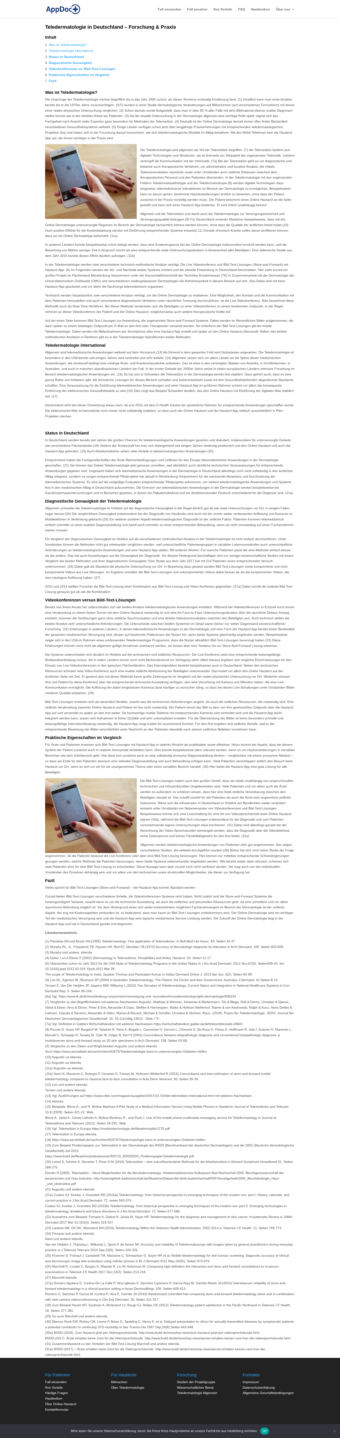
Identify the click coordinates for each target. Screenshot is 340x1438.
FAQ (241, 9)
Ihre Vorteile (222, 9)
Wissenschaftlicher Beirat (195, 1387)
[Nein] (334, 1431)
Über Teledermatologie (127, 1387)
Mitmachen (119, 1382)
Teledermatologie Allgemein (197, 1393)
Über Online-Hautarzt (60, 1404)
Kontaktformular (56, 1409)
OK (265, 1431)
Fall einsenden (56, 1382)
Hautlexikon (260, 9)
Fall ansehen (197, 9)
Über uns (283, 9)
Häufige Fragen (56, 1393)
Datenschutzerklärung (259, 1387)
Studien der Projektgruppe (196, 1382)
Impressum (251, 1382)
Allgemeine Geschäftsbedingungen (268, 1393)
